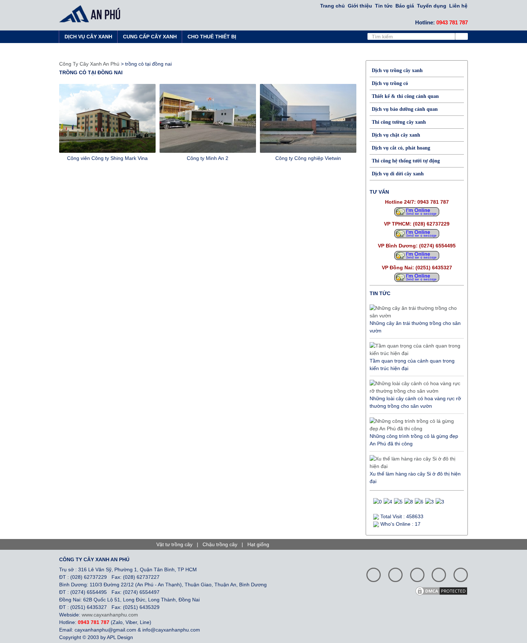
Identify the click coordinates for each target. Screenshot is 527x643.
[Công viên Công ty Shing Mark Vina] (107, 118)
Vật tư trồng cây (174, 544)
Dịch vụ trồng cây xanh (397, 70)
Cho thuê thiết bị (211, 36)
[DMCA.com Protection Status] (443, 590)
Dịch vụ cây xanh (88, 36)
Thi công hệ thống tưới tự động (406, 161)
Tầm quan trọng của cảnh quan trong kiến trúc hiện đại (412, 364)
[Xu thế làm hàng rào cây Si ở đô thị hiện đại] (415, 462)
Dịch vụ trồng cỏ (390, 83)
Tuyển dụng (431, 6)
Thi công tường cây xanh (399, 122)
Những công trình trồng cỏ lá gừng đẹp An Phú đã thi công (414, 439)
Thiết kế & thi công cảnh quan (405, 96)
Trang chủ (332, 6)
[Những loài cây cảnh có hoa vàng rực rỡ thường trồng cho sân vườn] (415, 387)
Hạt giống (258, 544)
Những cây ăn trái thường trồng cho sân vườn (415, 327)
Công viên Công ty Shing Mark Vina (107, 158)
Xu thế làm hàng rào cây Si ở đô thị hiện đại (415, 477)
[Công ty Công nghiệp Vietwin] (308, 118)
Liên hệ (458, 6)
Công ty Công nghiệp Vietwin (308, 158)
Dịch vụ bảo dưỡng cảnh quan (405, 109)
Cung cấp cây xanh (150, 36)
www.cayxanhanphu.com (110, 615)
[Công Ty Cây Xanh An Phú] (91, 13)
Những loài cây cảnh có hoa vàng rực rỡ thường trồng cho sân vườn (415, 402)
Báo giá (404, 6)
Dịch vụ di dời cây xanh (398, 173)
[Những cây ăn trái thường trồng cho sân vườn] (415, 312)
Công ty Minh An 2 (207, 158)
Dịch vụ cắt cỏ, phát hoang (401, 148)
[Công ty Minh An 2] (208, 118)
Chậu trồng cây (220, 544)
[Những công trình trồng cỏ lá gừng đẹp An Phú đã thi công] (415, 424)
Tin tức (384, 6)
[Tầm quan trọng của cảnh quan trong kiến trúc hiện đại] (415, 349)
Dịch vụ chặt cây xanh (396, 135)
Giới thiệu (360, 6)
